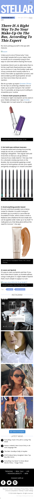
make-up (10, 289)
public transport (20, 289)
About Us (5, 489)
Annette (26, 100)
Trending (9, 471)
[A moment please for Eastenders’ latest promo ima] (17, 314)
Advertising (17, 489)
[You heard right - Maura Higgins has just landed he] (17, 380)
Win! (26, 473)
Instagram (15, 482)
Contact (11, 489)
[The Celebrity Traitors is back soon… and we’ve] (17, 347)
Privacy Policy (25, 489)
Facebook (3, 482)
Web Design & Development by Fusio (24, 496)
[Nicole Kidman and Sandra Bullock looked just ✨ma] (17, 413)
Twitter (9, 482)
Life (27, 471)
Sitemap (21, 490)
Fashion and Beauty (8, 18)
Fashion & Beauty (15, 473)
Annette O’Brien (25, 84)
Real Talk (19, 471)
